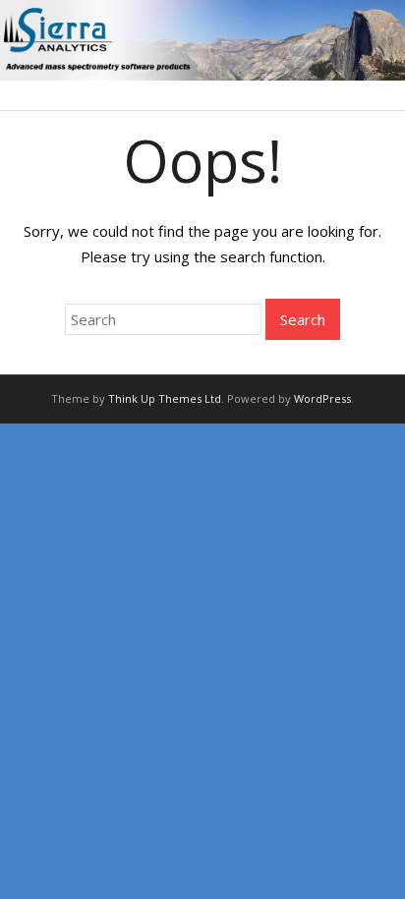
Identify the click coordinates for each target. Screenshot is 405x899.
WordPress (322, 398)
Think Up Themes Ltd (164, 398)
